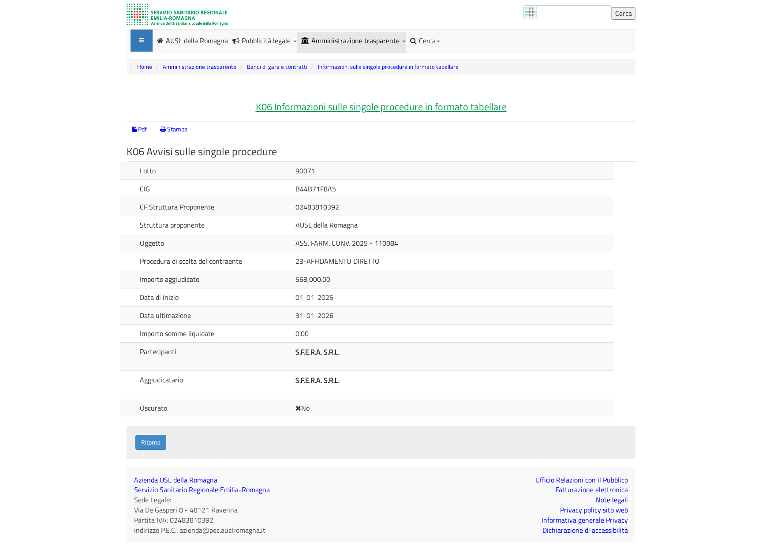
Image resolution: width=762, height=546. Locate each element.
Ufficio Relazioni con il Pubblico (581, 480)
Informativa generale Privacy (585, 520)
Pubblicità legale (267, 40)
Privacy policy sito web (594, 510)
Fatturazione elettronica (592, 489)
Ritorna (151, 442)
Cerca (427, 40)
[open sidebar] (142, 41)
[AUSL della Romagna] (177, 15)
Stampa (176, 129)
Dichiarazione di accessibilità (585, 530)
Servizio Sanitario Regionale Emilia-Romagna (202, 489)
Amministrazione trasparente (356, 40)
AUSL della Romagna (197, 40)
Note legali (612, 499)
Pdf (142, 129)
